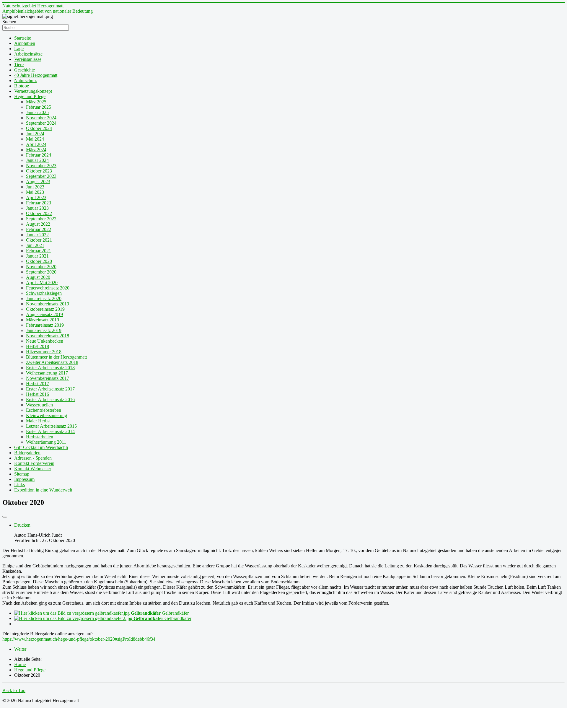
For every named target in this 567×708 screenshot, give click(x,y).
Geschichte (24, 69)
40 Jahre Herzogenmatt (35, 75)
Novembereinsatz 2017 (47, 378)
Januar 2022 (37, 234)
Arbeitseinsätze (28, 53)
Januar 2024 (37, 160)
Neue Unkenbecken (44, 341)
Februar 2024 (38, 154)
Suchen (9, 21)
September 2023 (41, 176)
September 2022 (41, 218)
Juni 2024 (35, 133)
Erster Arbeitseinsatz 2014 (50, 431)
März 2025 (36, 101)
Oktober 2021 (39, 239)
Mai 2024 (35, 138)
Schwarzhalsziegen (44, 293)
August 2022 (38, 224)
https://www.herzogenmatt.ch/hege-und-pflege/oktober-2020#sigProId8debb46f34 (78, 639)
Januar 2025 (37, 112)
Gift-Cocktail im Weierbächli (41, 447)
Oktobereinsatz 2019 (45, 309)
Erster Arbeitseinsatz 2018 (50, 367)
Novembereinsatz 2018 (47, 335)
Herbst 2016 (37, 394)
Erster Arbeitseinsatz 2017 (50, 388)
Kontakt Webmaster (32, 468)
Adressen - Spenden (33, 457)
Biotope (21, 85)
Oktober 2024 (39, 128)
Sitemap (21, 473)
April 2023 (36, 197)
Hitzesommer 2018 (43, 351)
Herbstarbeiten (39, 436)
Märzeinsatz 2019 (42, 319)
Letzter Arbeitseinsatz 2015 (51, 426)
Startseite (22, 37)
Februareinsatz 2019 (45, 325)
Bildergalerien (27, 452)
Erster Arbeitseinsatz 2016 (50, 399)
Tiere (19, 64)
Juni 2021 (35, 245)
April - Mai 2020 (42, 282)
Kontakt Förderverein (34, 463)
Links (19, 484)
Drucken (22, 525)
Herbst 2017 (37, 383)
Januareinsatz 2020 (43, 298)
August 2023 (38, 181)
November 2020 (41, 266)
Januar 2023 (37, 208)
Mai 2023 (35, 192)
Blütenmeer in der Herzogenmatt (56, 356)
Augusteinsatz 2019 (44, 314)
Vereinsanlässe (27, 59)
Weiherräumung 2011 (46, 442)
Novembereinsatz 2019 (47, 303)
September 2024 (41, 123)
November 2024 (41, 117)
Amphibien (24, 43)
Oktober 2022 (39, 213)
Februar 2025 (38, 107)
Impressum (24, 479)
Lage (19, 48)
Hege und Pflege (29, 96)
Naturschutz (25, 80)
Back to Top (13, 690)
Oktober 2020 (39, 261)
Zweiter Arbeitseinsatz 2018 (52, 362)
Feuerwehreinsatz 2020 (47, 287)
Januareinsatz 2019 (43, 330)
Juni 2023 (35, 186)
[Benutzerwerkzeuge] (4, 516)
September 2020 (41, 271)
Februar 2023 (38, 202)
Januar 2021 (37, 255)
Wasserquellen (39, 404)
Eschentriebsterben (43, 410)
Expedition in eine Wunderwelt (43, 489)
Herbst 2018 (37, 346)
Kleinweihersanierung (46, 415)
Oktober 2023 (39, 170)
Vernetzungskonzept (33, 91)
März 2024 (36, 149)
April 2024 (36, 144)
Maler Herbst (38, 420)
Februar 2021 (38, 250)
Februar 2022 (38, 229)
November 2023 (41, 165)
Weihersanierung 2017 (47, 372)
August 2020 (38, 277)
